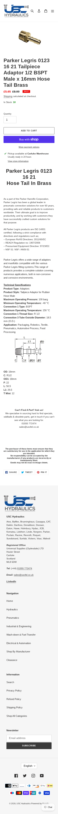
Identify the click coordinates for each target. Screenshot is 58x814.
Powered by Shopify (40, 803)
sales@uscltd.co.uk (24, 575)
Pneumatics (12, 617)
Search (10, 682)
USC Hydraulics (24, 803)
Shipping (8, 96)
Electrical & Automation (18, 643)
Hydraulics (12, 609)
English (28, 766)
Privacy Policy (14, 690)
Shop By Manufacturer (18, 651)
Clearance (11, 660)
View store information (18, 161)
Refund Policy (13, 699)
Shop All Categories (16, 716)
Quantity (7, 114)
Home (9, 601)
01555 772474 (24, 568)
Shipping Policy (14, 707)
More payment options (29, 147)
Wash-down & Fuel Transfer (21, 634)
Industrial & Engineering (18, 626)
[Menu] (52, 10)
